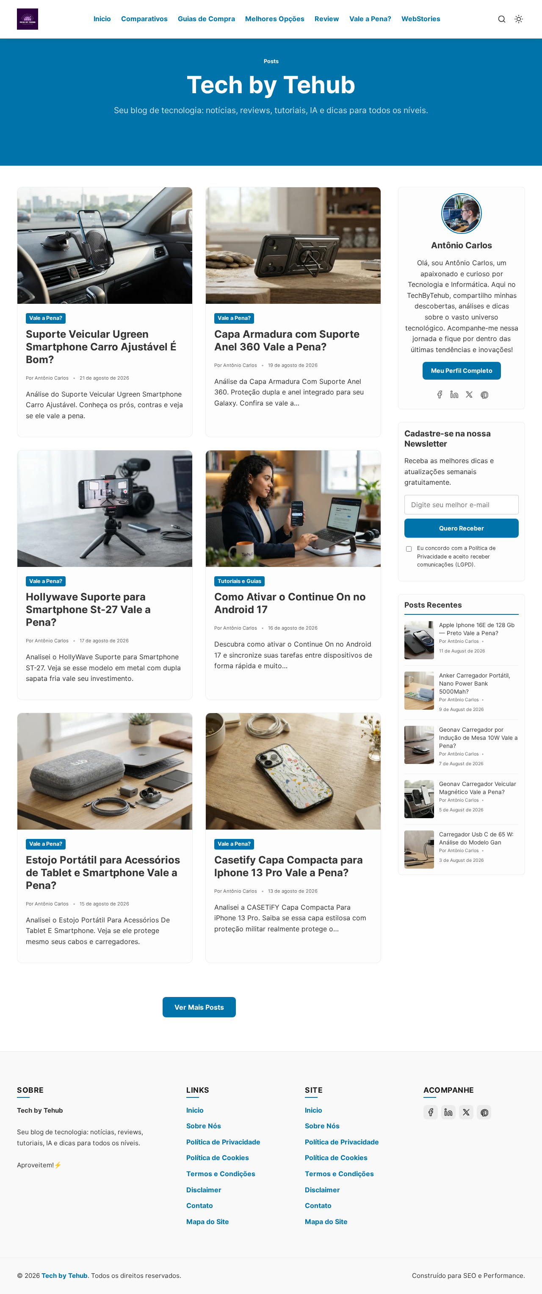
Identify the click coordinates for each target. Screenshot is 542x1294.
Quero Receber (461, 528)
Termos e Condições (220, 1173)
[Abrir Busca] (501, 19)
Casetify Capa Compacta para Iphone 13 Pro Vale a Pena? (288, 866)
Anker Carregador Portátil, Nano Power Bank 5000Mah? (474, 683)
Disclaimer (203, 1190)
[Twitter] (469, 394)
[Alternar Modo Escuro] (518, 19)
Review (327, 18)
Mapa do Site (207, 1221)
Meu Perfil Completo (461, 370)
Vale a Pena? (370, 18)
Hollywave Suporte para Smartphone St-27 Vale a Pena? (88, 609)
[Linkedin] (454, 394)
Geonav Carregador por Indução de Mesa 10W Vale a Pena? (478, 737)
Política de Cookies (217, 1157)
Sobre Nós (203, 1126)
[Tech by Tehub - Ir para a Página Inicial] (27, 19)
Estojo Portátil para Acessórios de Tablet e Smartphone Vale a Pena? (103, 872)
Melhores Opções (274, 18)
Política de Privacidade (223, 1142)
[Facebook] (439, 394)
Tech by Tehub (64, 1276)
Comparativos (144, 18)
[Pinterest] (484, 394)
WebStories (420, 18)
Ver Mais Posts (199, 1007)
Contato (199, 1205)
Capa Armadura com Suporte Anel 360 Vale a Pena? (286, 340)
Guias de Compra (206, 18)
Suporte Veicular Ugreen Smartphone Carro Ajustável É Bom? (101, 347)
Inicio (102, 18)
